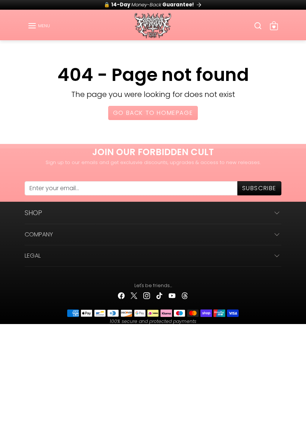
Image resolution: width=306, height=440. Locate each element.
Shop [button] (33, 212)
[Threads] (184, 295)
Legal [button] (33, 255)
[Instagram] (146, 295)
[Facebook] (121, 295)
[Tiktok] (159, 295)
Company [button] (39, 234)
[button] (38, 26)
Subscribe (259, 188)
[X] (134, 295)
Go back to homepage (153, 113)
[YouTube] (172, 295)
